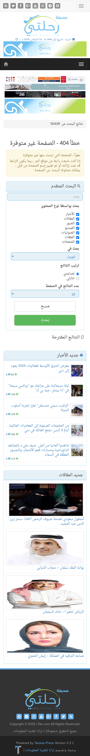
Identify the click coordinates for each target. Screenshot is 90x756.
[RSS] (6, 6)
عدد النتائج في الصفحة (62, 286)
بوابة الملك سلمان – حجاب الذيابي (60, 568)
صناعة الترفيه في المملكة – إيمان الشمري (56, 656)
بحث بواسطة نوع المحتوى (60, 206)
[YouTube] (35, 6)
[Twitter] (13, 6)
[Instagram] (43, 6)
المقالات (69, 219)
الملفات (70, 237)
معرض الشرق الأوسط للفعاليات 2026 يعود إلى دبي (40, 368)
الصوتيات (68, 232)
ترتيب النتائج (69, 265)
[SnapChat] (57, 6)
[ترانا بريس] (18, 750)
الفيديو (70, 228)
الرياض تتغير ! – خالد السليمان (63, 612)
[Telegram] (50, 6)
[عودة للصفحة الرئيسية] (45, 25)
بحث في (73, 249)
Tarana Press (44, 743)
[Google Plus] (28, 6)
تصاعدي (69, 274)
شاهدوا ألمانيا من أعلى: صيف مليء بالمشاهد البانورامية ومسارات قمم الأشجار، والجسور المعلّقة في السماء (38, 450)
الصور (70, 223)
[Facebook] (21, 6)
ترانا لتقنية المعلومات (39, 750)
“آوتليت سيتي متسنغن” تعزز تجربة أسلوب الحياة (40, 408)
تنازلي (70, 278)
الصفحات (68, 242)
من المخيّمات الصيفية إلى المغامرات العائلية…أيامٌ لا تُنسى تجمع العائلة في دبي (37, 428)
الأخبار (70, 214)
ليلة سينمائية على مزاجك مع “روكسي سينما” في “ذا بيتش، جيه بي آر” (39, 388)
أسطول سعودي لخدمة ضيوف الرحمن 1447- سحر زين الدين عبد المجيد (47, 521)
